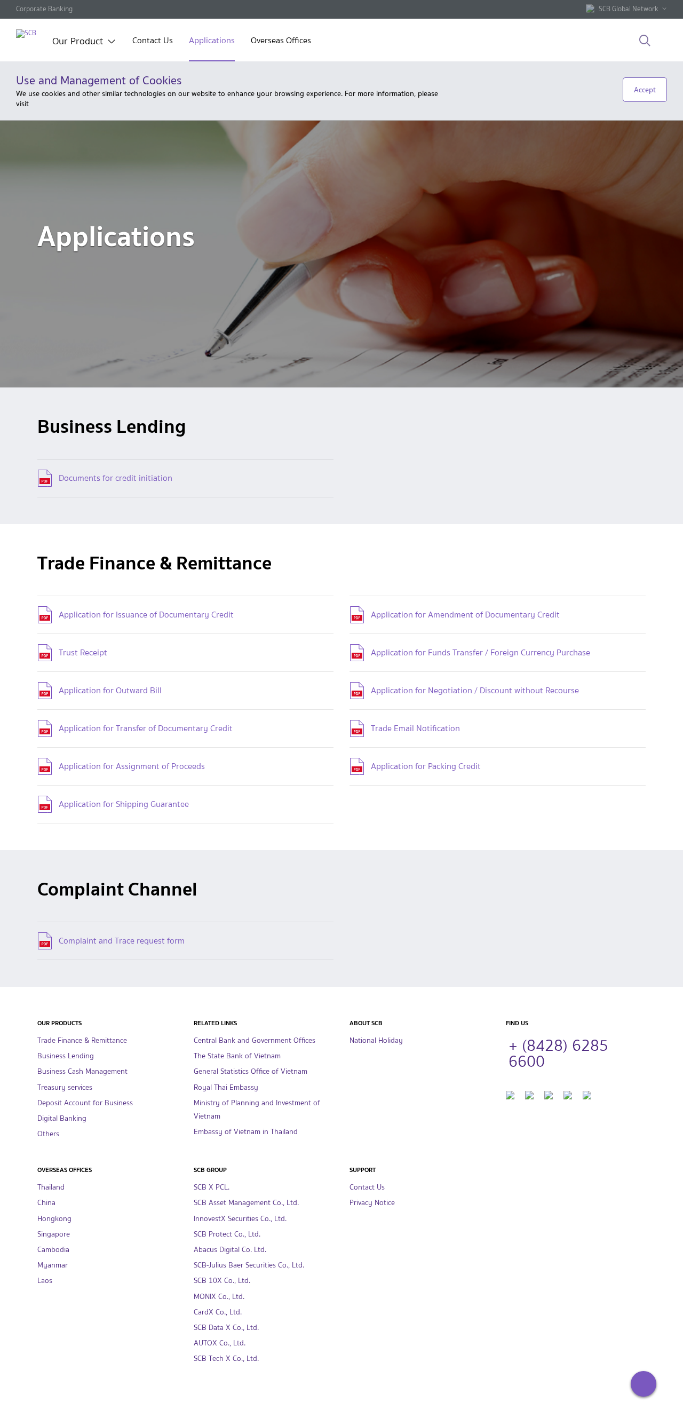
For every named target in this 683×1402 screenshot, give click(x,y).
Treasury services (64, 1087)
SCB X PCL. (211, 1187)
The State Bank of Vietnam (237, 1056)
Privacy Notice (372, 1202)
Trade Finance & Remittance (82, 1040)
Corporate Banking (44, 9)
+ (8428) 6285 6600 (558, 1052)
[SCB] (26, 33)
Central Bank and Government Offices (254, 1040)
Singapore (53, 1234)
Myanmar (52, 1265)
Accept (645, 90)
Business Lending (65, 1056)
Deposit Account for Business (85, 1102)
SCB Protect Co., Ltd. (227, 1234)
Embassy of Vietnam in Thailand (246, 1131)
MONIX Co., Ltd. (219, 1296)
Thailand (51, 1187)
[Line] (587, 1093)
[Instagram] (567, 1093)
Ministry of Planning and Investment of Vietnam (257, 1109)
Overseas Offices (281, 41)
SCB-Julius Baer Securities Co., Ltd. (249, 1265)
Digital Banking (61, 1118)
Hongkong (54, 1218)
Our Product (77, 42)
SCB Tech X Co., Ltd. (226, 1358)
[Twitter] (529, 1093)
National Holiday (376, 1040)
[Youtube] (548, 1093)
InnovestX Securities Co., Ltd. (240, 1218)
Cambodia (53, 1249)
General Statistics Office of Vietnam (250, 1071)
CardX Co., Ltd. (218, 1312)
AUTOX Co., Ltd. (219, 1343)
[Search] (645, 41)
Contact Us (152, 41)
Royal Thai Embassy (226, 1087)
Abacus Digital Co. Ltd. (230, 1249)
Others (48, 1133)
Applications (212, 41)
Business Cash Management (82, 1071)
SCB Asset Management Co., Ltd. (246, 1202)
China (46, 1202)
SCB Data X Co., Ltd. (226, 1327)
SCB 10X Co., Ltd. (222, 1280)
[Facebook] (510, 1093)
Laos (44, 1280)
